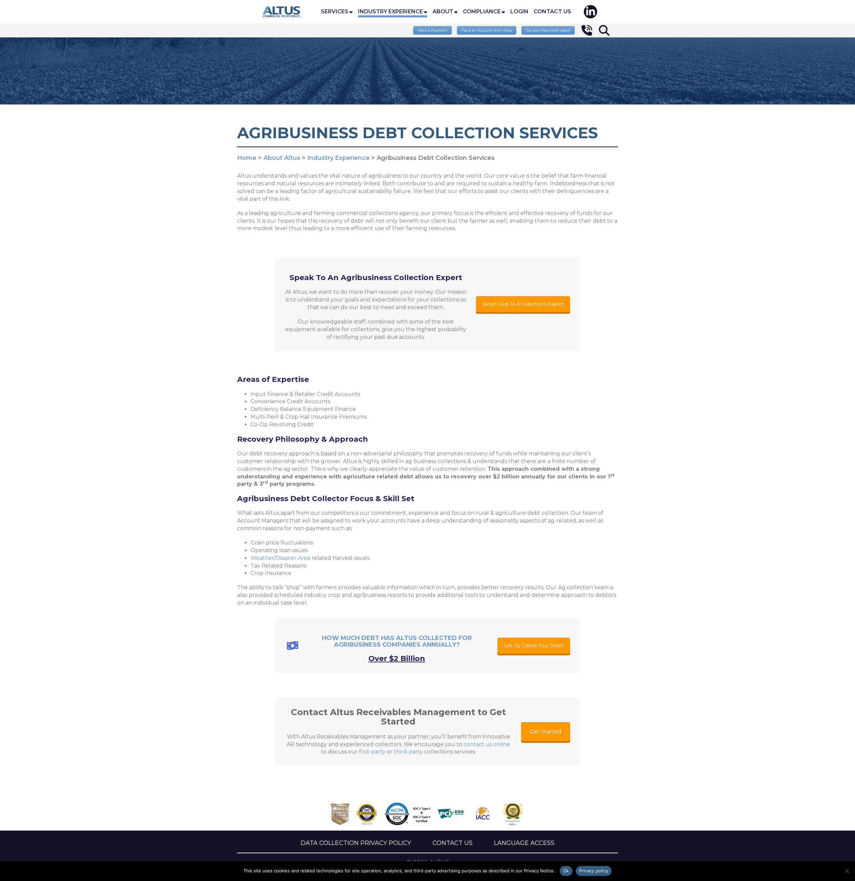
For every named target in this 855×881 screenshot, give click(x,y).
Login (519, 11)
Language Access (524, 843)
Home (281, 11)
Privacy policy (594, 870)
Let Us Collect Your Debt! (533, 646)
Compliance (482, 11)
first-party (372, 751)
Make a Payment (432, 30)
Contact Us (552, 11)
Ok (566, 870)
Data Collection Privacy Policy (356, 843)
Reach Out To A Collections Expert (523, 304)
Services (334, 11)
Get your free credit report (548, 30)
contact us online (487, 744)
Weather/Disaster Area (280, 558)
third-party (408, 751)
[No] (846, 871)
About (443, 11)
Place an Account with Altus (486, 30)
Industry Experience (390, 11)
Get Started (545, 731)
